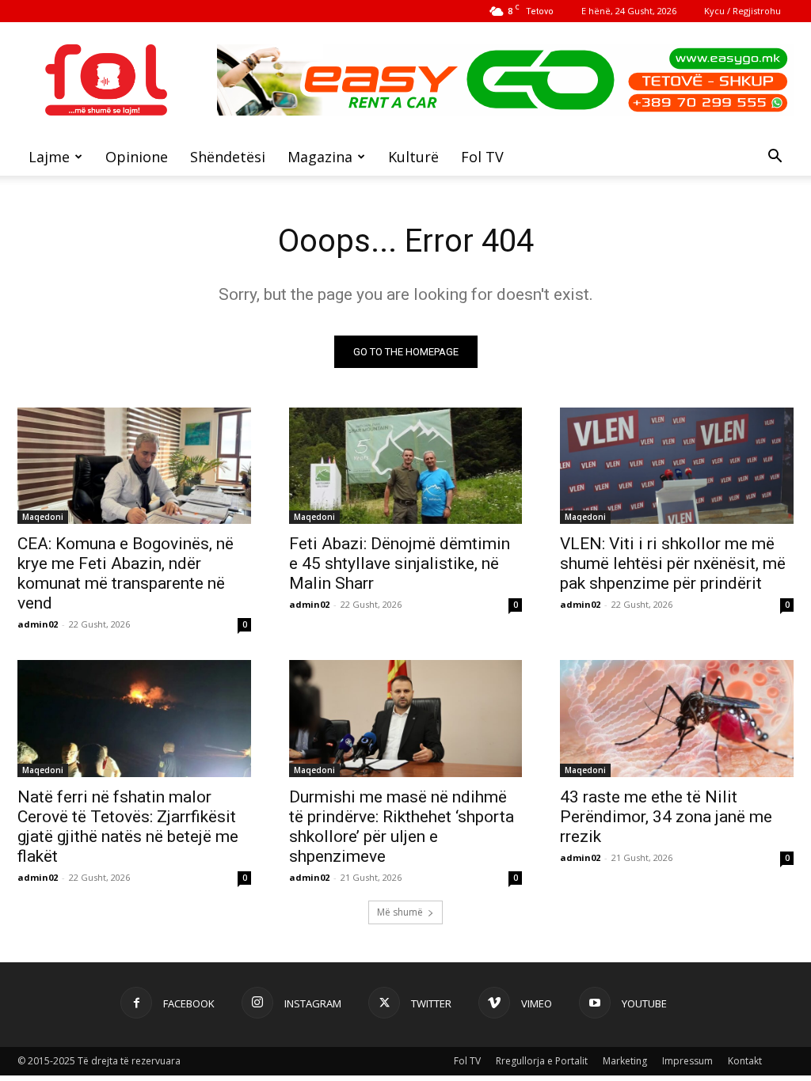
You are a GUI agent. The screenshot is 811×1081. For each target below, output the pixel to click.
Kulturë (413, 156)
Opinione (136, 156)
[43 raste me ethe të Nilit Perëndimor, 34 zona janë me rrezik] (677, 718)
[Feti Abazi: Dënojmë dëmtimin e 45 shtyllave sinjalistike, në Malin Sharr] (406, 466)
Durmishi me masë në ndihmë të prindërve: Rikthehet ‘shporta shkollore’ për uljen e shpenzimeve (401, 826)
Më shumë (400, 912)
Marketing (625, 1061)
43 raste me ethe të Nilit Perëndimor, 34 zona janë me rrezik (666, 816)
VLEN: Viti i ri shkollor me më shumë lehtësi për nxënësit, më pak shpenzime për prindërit (673, 563)
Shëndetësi (227, 156)
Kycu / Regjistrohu (742, 11)
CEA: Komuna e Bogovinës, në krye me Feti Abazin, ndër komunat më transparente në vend (125, 573)
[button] (775, 157)
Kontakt (745, 1061)
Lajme (49, 156)
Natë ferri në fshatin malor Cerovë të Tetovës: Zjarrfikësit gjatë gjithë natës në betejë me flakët (127, 826)
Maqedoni (42, 516)
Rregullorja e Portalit (542, 1061)
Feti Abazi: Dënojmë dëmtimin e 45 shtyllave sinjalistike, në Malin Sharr (399, 563)
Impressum (687, 1061)
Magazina (319, 156)
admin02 (37, 624)
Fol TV (482, 156)
